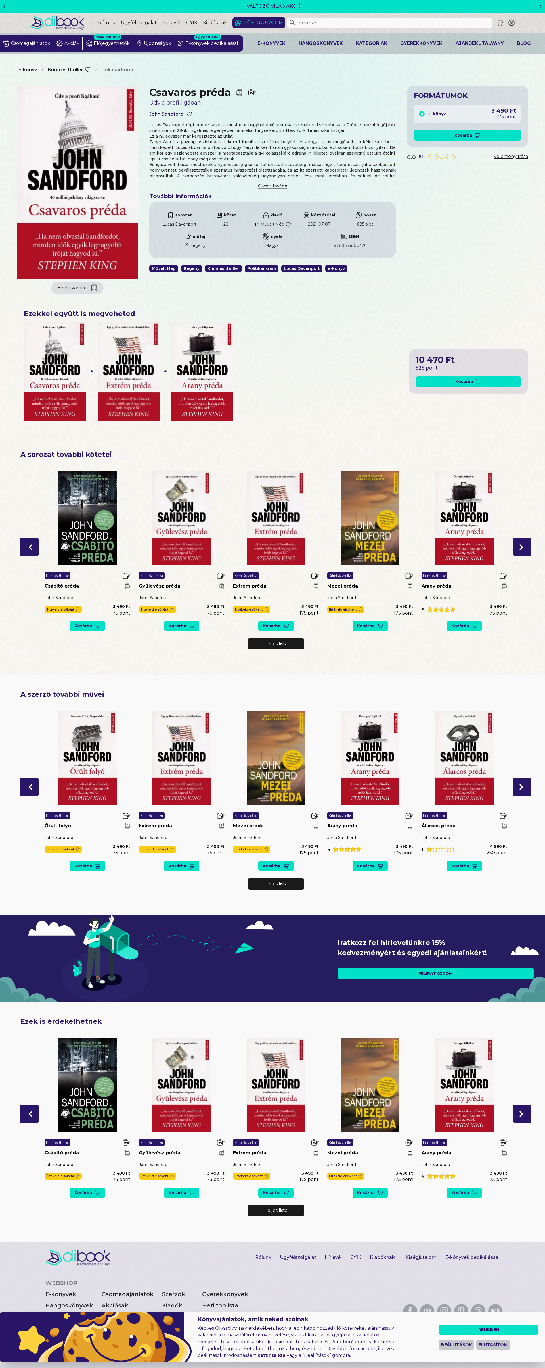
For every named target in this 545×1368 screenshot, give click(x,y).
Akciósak (115, 1305)
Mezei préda (342, 586)
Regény (198, 245)
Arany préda (436, 586)
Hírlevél (171, 22)
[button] (29, 547)
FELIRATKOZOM (435, 973)
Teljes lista (276, 643)
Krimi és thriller (65, 69)
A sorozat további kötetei (66, 454)
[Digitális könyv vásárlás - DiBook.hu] (64, 22)
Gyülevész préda (159, 586)
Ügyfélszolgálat (139, 22)
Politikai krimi (117, 69)
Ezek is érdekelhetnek (61, 1021)
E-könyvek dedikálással (472, 1257)
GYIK (191, 22)
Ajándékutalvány (480, 43)
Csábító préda (62, 586)
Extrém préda (249, 586)
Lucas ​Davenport (179, 224)
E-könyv (27, 69)
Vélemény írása (511, 156)
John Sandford (166, 114)
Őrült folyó (58, 825)
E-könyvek (271, 43)
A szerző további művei (62, 694)
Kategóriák (371, 43)
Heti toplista (220, 1305)
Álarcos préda (439, 825)
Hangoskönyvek (321, 43)
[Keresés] (292, 23)
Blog (524, 43)
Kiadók (172, 1305)
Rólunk (106, 22)
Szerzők (173, 1294)
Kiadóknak (215, 22)
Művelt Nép (272, 224)
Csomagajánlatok (128, 1294)
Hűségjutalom (263, 22)
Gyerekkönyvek (421, 43)
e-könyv (336, 268)
